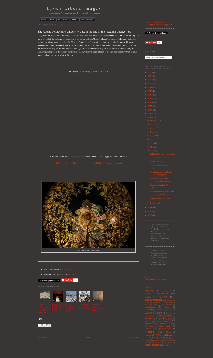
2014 (150, 110)
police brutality (165, 326)
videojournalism (152, 345)
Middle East (156, 321)
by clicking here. (67, 269)
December (154, 120)
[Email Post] (40, 319)
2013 (150, 114)
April (152, 151)
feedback (159, 310)
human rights (165, 315)
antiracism (149, 293)
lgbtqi (170, 318)
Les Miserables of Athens (159, 158)
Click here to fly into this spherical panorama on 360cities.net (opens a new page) (88, 163)
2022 (150, 83)
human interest (150, 316)
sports (167, 340)
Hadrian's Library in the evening (162, 154)
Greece (157, 312)
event (147, 309)
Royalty (173, 338)
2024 (150, 76)
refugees (159, 335)
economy (148, 305)
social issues (157, 340)
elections (168, 305)
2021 (150, 87)
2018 (150, 95)
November (154, 124)
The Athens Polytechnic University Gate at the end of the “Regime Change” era (84, 31)
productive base (165, 329)
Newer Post (42, 338)
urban (171, 342)
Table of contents (151, 277)
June (152, 143)
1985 (150, 215)
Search (147, 55)
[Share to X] (44, 325)
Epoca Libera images (74, 8)
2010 (150, 211)
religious (171, 335)
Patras (173, 324)
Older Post (134, 338)
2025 (150, 72)
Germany (169, 310)
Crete (171, 302)
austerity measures (153, 300)
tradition (163, 342)
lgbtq (160, 318)
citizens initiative (153, 302)
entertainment (150, 307)
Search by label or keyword (155, 22)
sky (148, 340)
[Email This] (39, 325)
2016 (150, 102)
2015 (150, 106)
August (153, 136)
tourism (154, 342)
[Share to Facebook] (47, 325)
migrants (167, 321)
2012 (150, 117)
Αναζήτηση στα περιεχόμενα (155, 279)
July (152, 139)
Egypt (158, 305)
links (146, 321)
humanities (149, 318)
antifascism (166, 291)
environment (167, 307)
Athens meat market (157, 161)
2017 (150, 98)
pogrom (151, 326)
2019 (150, 91)
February (154, 203)
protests (149, 331)
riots (163, 337)
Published (167, 332)
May (152, 147)
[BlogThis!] (41, 325)
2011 (150, 208)
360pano (48, 322)
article (163, 294)
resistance (152, 338)
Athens (56, 322)
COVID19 (165, 302)
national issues (151, 324)
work (166, 345)
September (154, 132)
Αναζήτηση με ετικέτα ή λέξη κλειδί (158, 24)
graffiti (147, 313)
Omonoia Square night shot (160, 198)
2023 (150, 80)
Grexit (171, 313)
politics (148, 328)
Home (88, 338)
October (153, 128)
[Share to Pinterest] (50, 325)
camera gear (171, 300)
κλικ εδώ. (72, 275)
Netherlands (164, 324)
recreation (149, 335)
